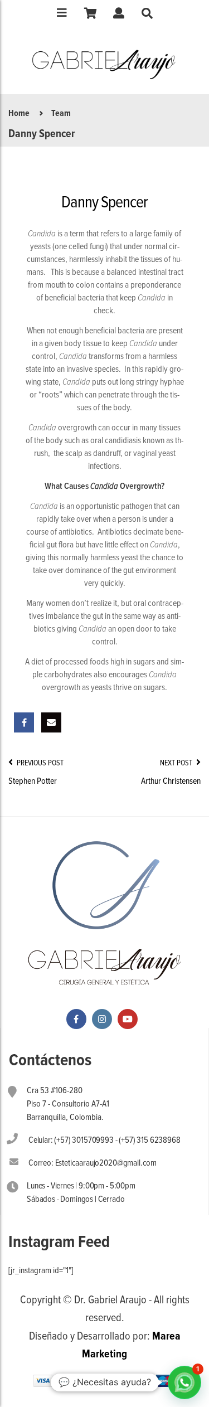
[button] (184, 1382)
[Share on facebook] (24, 722)
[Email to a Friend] (51, 722)
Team (61, 113)
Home (19, 113)
